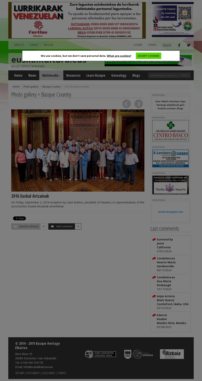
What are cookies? (119, 56)
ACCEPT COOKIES (148, 56)
